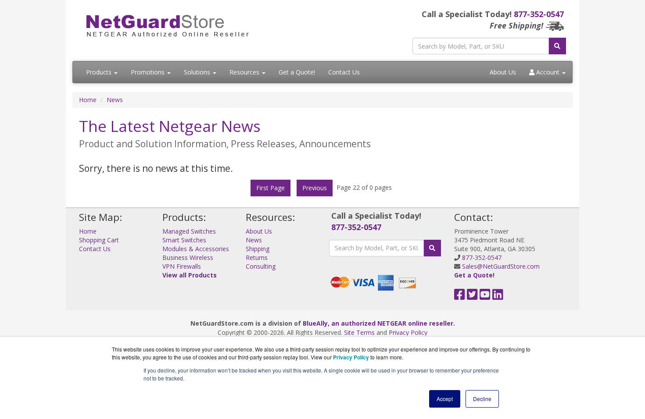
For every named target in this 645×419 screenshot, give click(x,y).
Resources (245, 72)
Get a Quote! (297, 72)
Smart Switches (184, 240)
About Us (503, 72)
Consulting (261, 266)
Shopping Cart (99, 240)
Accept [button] (445, 398)
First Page (270, 188)
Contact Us (344, 72)
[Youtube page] (485, 296)
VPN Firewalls (181, 266)
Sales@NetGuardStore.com (501, 266)
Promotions (148, 72)
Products (99, 72)
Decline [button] (482, 398)
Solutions (198, 72)
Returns (257, 257)
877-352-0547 (539, 14)
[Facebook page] (459, 296)
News (115, 100)
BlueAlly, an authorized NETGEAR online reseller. (379, 323)
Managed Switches (189, 231)
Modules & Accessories (195, 249)
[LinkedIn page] (497, 296)
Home (88, 100)
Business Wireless (187, 257)
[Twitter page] (472, 296)
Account (547, 72)
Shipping (257, 249)
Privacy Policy (408, 332)
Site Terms (359, 332)
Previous (314, 188)
